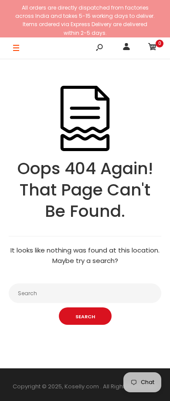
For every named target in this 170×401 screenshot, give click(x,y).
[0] (152, 48)
